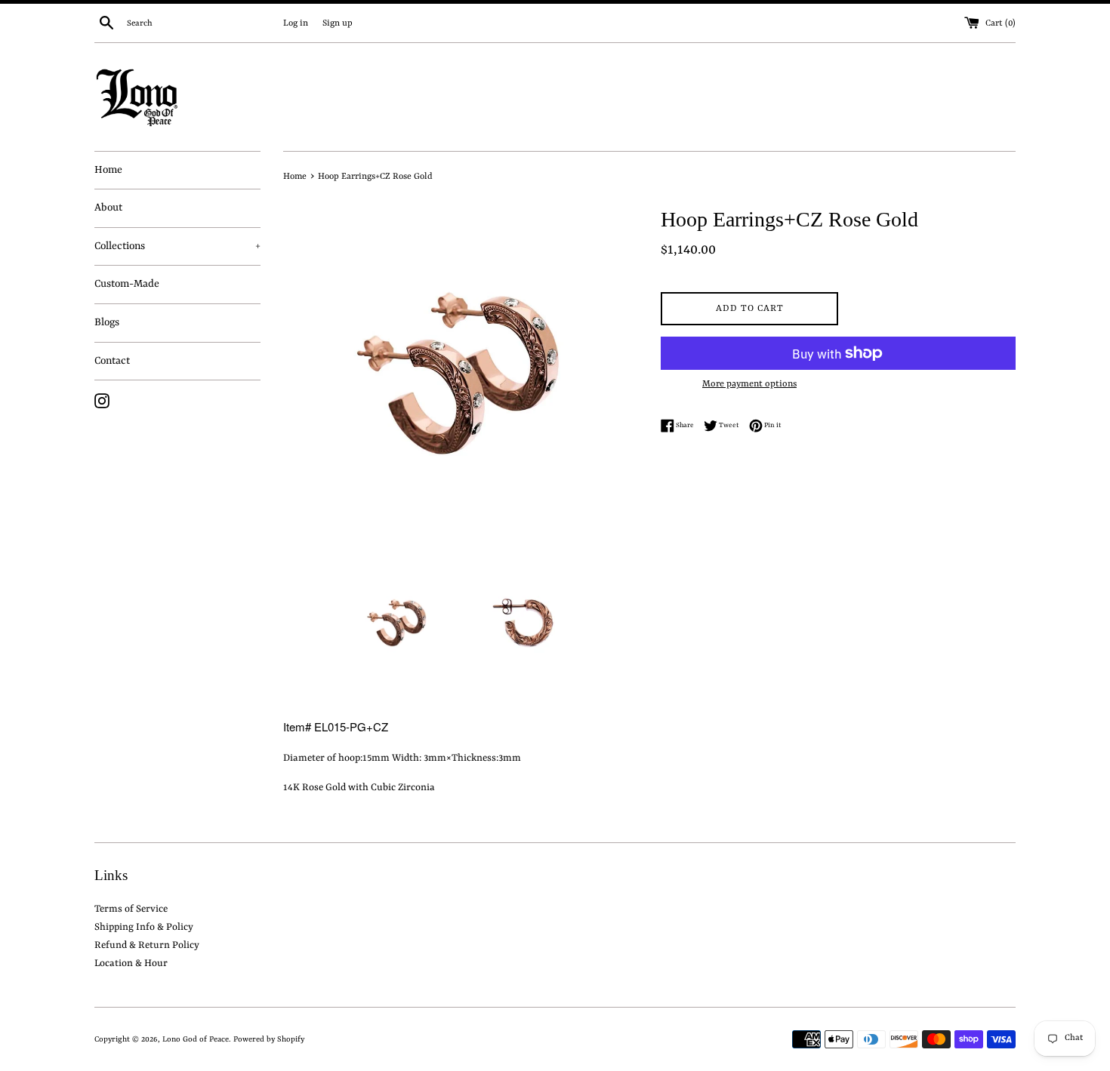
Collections (177, 246)
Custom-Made (126, 284)
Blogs (106, 322)
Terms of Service (131, 909)
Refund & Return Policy (146, 945)
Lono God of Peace (195, 1039)
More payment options (749, 384)
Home (108, 170)
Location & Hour (131, 963)
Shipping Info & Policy (143, 927)
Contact (112, 361)
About (108, 208)
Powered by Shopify (268, 1039)
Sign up (337, 23)
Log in (295, 23)
